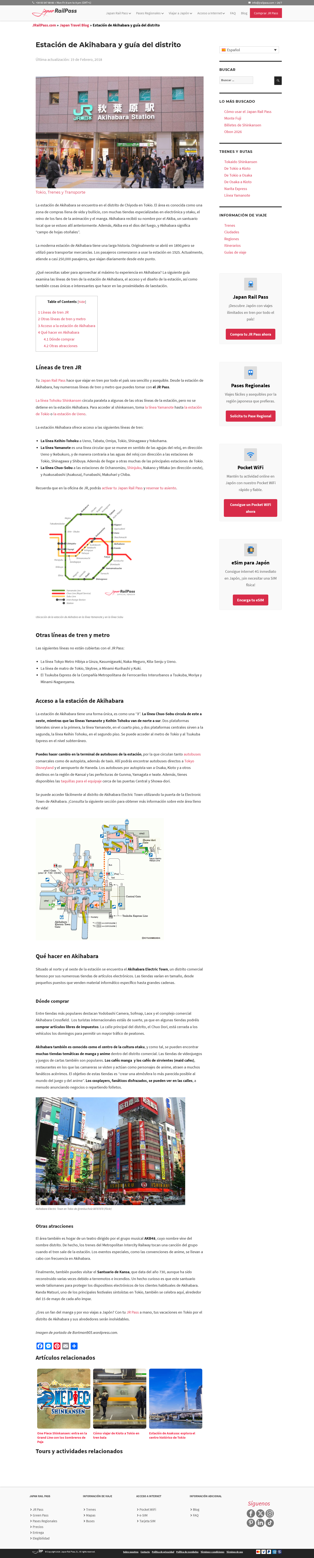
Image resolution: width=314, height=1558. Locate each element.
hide (82, 302)
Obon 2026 (233, 131)
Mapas (90, 1515)
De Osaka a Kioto (238, 181)
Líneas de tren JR (53, 312)
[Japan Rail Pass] (54, 12)
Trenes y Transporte (66, 192)
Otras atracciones (61, 345)
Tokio (41, 192)
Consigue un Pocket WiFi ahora (250, 508)
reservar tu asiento (161, 487)
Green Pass (40, 1515)
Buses (90, 1521)
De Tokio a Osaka (238, 175)
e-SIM (143, 1515)
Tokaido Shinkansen (240, 161)
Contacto (145, 1551)
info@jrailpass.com (263, 2)
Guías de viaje (235, 252)
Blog (244, 13)
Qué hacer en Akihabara (58, 332)
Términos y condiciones (212, 1551)
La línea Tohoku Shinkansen (58, 400)
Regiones (231, 238)
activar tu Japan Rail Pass (122, 487)
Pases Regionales (148, 13)
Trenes (229, 225)
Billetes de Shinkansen (242, 125)
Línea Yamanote (237, 195)
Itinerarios (232, 245)
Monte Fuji (232, 118)
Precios (38, 1526)
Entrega (38, 1532)
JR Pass (133, 1312)
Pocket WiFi (147, 1509)
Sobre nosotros (130, 1551)
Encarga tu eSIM (250, 600)
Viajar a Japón (179, 13)
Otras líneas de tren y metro (62, 318)
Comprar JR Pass (266, 13)
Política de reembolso (187, 1551)
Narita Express (235, 188)
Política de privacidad (163, 1551)
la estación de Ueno (69, 413)
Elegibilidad (41, 1538)
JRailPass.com (44, 25)
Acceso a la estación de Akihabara (66, 325)
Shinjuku (134, 467)
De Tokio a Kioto (237, 168)
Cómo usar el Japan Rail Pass (247, 111)
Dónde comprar (59, 339)
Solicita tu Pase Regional (250, 416)
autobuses (192, 754)
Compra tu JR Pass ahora (250, 334)
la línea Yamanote (159, 407)
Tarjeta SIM (147, 1521)
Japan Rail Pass (117, 13)
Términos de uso (234, 1551)
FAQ (233, 13)
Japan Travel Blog (74, 25)
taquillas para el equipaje (81, 781)
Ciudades (231, 231)
